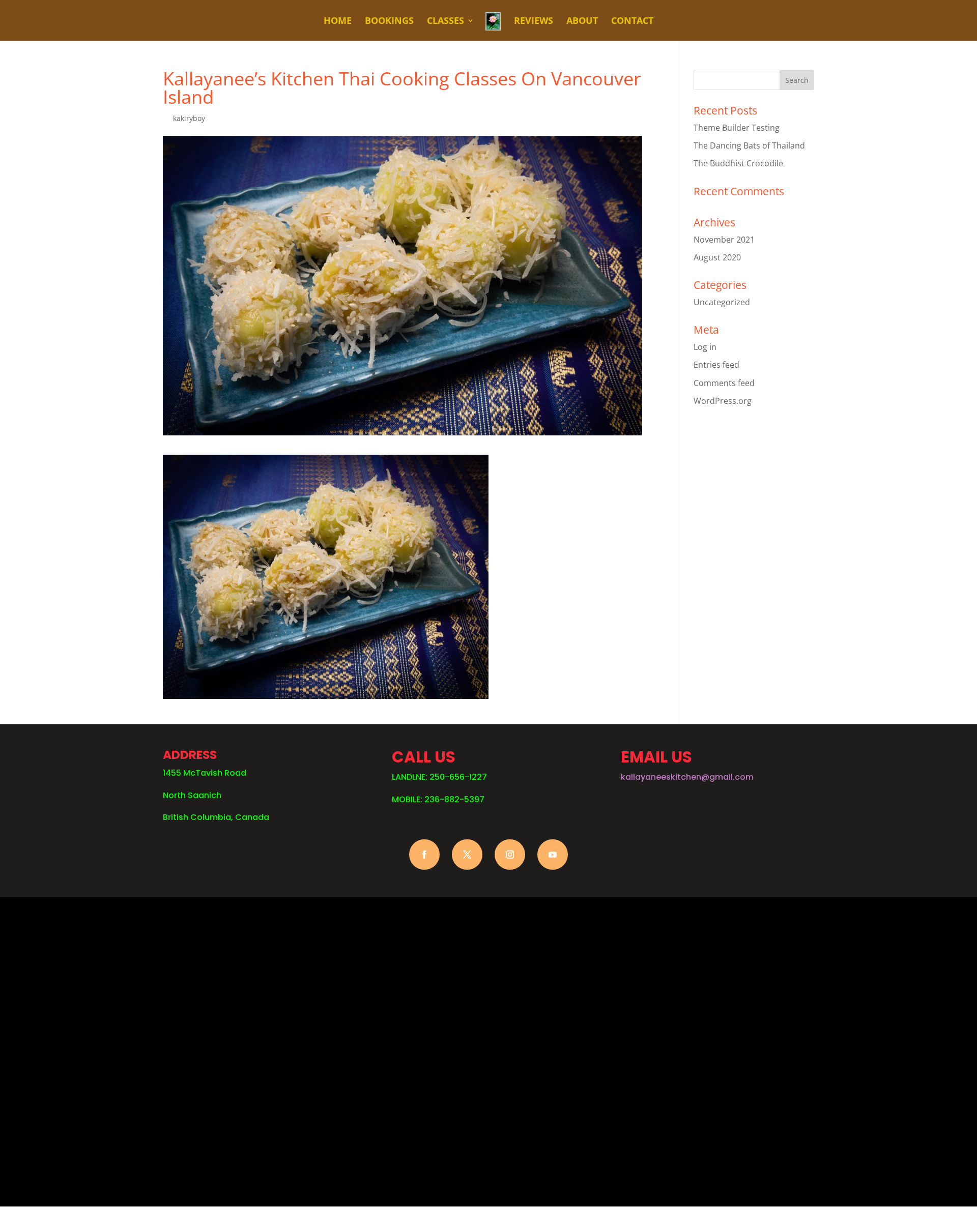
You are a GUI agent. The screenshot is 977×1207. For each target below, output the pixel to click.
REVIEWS (533, 21)
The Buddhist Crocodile (738, 163)
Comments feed (724, 383)
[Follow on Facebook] (424, 854)
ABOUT (582, 21)
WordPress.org (723, 400)
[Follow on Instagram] (510, 854)
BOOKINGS (389, 21)
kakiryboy (189, 118)
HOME (338, 21)
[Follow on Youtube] (552, 854)
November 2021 (724, 239)
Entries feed (716, 364)
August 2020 (717, 257)
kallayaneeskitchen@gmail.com (687, 777)
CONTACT (632, 21)
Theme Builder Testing (737, 127)
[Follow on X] (467, 854)
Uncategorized (722, 302)
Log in (705, 346)
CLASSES (445, 21)
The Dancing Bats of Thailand (749, 145)
